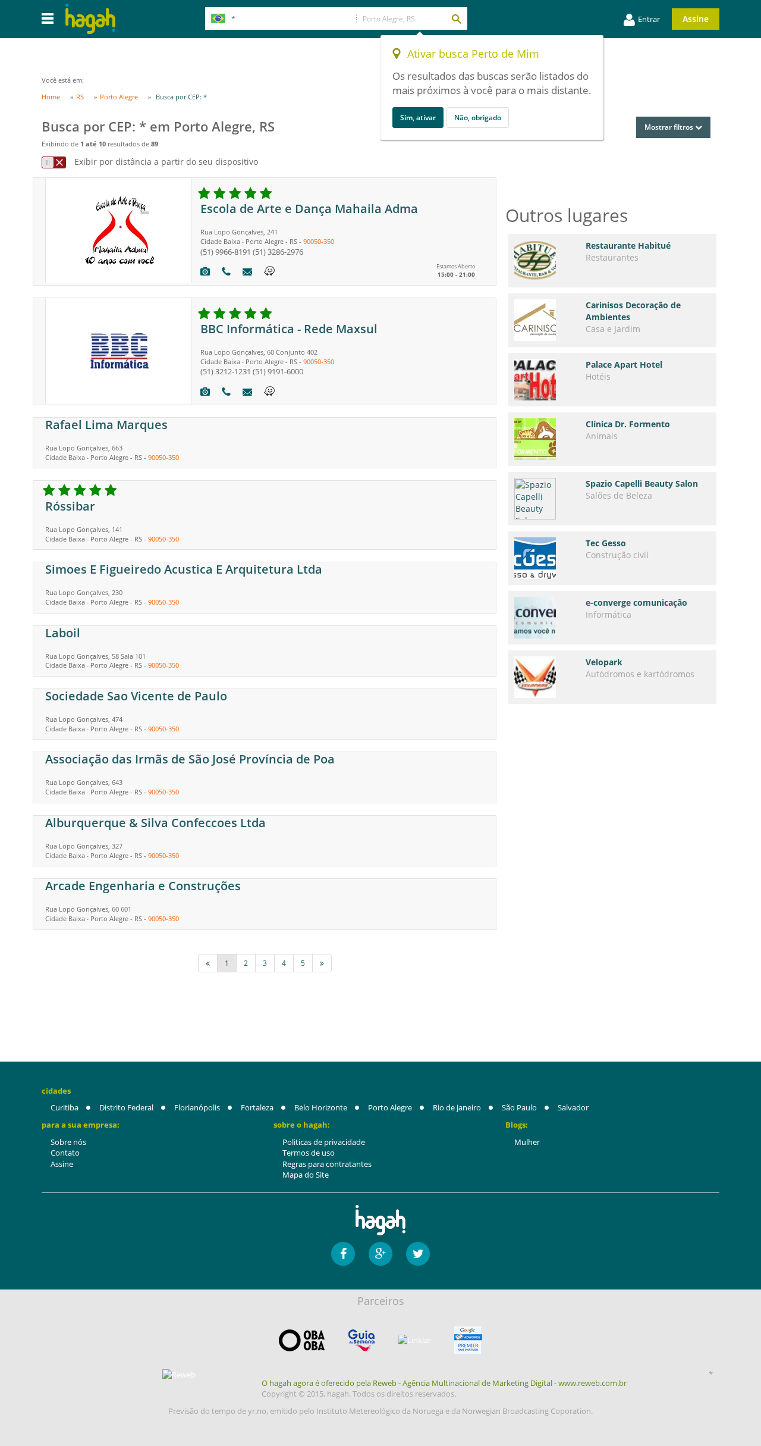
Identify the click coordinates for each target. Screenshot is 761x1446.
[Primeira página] (208, 963)
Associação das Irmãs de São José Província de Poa (190, 759)
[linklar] (414, 1340)
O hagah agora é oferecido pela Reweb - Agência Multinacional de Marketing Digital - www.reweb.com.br (444, 1383)
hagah (90, 19)
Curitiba (64, 1107)
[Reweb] (179, 1375)
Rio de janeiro (457, 1107)
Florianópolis (197, 1107)
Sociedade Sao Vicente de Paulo (136, 696)
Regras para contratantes (327, 1164)
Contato (65, 1152)
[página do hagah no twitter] (418, 1254)
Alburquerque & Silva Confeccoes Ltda (155, 823)
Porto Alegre (390, 1107)
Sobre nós (68, 1142)
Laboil (62, 633)
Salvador (573, 1107)
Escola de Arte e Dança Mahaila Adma (309, 209)
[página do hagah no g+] (380, 1254)
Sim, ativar (418, 117)
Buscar (456, 18)
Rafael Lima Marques (106, 425)
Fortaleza (257, 1107)
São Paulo (519, 1107)
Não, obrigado (477, 117)
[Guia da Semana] (361, 1340)
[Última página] (322, 963)
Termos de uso (308, 1152)
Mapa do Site (305, 1174)
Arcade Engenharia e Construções (143, 886)
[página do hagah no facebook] (343, 1254)
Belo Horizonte (320, 1107)
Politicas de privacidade (323, 1142)
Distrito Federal (126, 1107)
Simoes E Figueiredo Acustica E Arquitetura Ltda (183, 569)
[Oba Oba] (302, 1340)
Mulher (527, 1142)
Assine (696, 18)
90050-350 (318, 241)
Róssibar (70, 506)
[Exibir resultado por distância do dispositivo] (54, 162)
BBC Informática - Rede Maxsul (289, 329)
